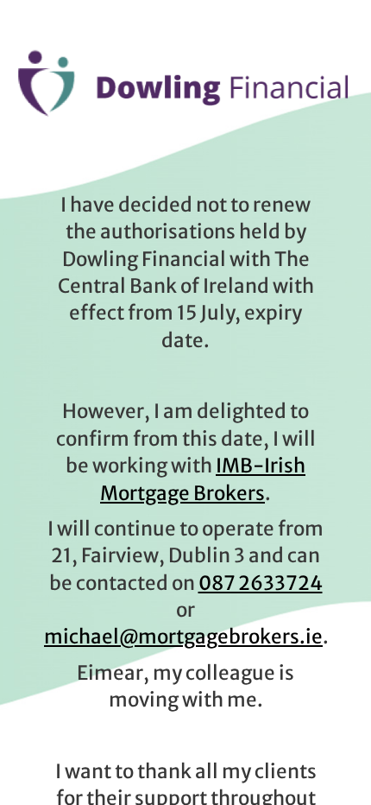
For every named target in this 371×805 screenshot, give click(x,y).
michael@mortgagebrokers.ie (183, 636)
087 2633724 (260, 583)
